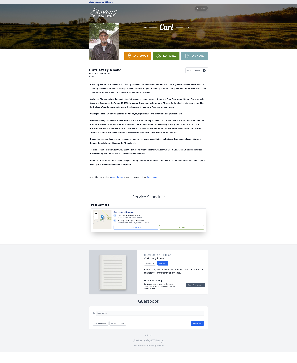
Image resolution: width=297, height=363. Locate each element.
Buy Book (162, 263)
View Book (150, 263)
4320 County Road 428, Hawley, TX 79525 (134, 223)
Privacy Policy (142, 342)
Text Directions (136, 227)
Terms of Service (154, 342)
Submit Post (197, 323)
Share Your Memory (195, 285)
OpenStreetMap (151, 346)
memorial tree (117, 176)
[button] (102, 217)
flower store (152, 176)
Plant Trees (181, 227)
